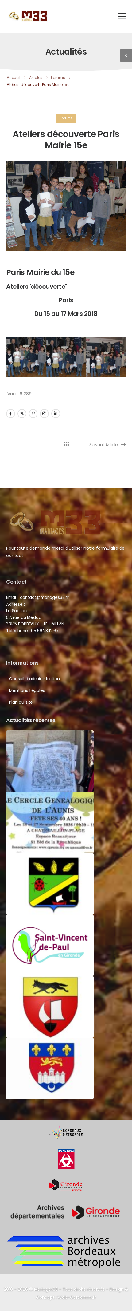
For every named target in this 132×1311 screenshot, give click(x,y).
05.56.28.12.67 (44, 631)
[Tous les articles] (66, 444)
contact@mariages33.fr (44, 598)
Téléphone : (32, 631)
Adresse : (15, 604)
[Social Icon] (10, 413)
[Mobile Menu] (122, 16)
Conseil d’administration (34, 679)
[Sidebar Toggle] (126, 55)
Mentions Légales (27, 690)
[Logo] (27, 16)
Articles (35, 77)
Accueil (13, 77)
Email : (12, 598)
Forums (58, 77)
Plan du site (21, 702)
